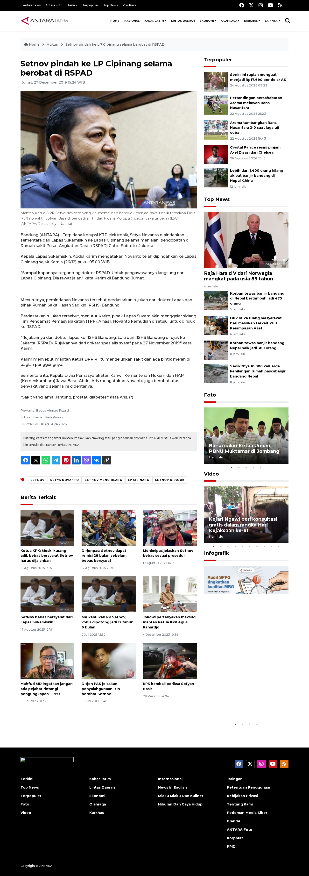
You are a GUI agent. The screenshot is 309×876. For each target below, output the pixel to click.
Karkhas (251, 20)
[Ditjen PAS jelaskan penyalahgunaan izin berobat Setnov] (108, 660)
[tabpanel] (246, 435)
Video (211, 474)
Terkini (72, 5)
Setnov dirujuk (169, 480)
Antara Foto (54, 5)
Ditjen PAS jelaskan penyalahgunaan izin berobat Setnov (101, 689)
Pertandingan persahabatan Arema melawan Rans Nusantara (256, 103)
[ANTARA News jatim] (45, 20)
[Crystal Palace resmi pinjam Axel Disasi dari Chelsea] (216, 154)
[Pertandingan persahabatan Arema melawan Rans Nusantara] (216, 104)
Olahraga (229, 20)
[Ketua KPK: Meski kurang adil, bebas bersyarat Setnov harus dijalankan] (47, 527)
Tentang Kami (240, 804)
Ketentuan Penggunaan (249, 787)
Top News (110, 5)
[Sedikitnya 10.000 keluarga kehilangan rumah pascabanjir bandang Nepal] (216, 373)
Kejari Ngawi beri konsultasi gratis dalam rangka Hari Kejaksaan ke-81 (243, 524)
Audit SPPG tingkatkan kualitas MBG (237, 705)
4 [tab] (253, 467)
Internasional (170, 779)
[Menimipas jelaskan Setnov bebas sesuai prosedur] (170, 527)
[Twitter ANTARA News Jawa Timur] (251, 5)
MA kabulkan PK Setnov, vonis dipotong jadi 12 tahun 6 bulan (107, 622)
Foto (210, 395)
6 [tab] (249, 546)
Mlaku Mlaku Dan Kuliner (180, 796)
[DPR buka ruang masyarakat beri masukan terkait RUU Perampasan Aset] (216, 325)
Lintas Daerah (183, 20)
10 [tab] (278, 546)
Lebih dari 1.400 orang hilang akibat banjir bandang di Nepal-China (256, 175)
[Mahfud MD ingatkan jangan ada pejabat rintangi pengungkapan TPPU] (47, 660)
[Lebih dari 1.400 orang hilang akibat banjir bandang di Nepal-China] (216, 177)
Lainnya (271, 20)
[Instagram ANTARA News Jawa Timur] (261, 5)
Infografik (216, 553)
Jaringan (235, 779)
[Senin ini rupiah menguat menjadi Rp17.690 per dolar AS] (216, 81)
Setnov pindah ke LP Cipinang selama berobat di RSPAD (115, 44)
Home (114, 20)
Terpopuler (90, 5)
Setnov (37, 480)
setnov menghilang (103, 480)
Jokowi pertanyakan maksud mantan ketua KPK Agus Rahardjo (169, 622)
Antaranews (32, 5)
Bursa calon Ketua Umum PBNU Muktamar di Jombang (244, 448)
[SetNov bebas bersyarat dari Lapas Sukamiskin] (47, 594)
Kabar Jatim (154, 20)
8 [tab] (264, 546)
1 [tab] (231, 467)
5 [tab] (260, 467)
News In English (172, 787)
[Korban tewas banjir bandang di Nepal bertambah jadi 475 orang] (216, 300)
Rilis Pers (129, 5)
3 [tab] (246, 467)
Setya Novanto (64, 480)
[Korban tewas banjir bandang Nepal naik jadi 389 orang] (216, 350)
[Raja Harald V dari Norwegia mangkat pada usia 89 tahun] (246, 239)
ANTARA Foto (239, 829)
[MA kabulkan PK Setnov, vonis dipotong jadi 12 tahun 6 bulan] (108, 594)
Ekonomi (207, 20)
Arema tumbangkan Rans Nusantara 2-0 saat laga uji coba (254, 128)
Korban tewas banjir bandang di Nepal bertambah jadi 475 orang (257, 298)
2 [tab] (239, 467)
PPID (231, 846)
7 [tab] (257, 546)
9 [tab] (271, 546)
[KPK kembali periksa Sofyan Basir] (170, 660)
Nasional (132, 20)
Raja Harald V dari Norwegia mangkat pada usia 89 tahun (238, 276)
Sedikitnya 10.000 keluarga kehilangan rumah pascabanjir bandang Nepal (258, 371)
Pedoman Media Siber (247, 813)
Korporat (235, 838)
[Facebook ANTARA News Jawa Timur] (241, 5)
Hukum (53, 44)
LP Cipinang (138, 480)
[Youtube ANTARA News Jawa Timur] (270, 5)
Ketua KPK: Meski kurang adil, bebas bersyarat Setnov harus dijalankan (47, 555)
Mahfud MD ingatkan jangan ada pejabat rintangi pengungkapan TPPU (47, 689)
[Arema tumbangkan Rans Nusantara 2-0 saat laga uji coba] (216, 129)
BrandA (233, 821)
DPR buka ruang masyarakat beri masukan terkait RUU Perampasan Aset (256, 323)
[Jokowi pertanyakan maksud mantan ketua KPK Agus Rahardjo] (170, 594)
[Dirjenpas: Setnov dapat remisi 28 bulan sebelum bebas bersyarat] (108, 527)
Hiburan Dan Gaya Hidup (180, 804)
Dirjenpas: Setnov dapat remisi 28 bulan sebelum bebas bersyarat (104, 555)
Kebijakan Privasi (242, 796)
